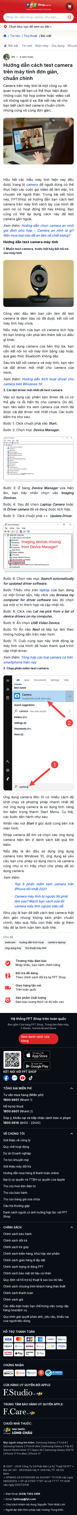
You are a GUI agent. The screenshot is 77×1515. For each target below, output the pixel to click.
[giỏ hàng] (70, 6)
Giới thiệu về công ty (17, 1140)
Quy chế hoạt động (16, 1146)
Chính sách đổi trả (15, 1240)
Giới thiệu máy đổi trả (17, 1166)
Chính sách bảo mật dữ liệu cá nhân (27, 1273)
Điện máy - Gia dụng (49, 45)
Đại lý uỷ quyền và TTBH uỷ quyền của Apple (34, 1179)
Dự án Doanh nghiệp (17, 1153)
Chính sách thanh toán (18, 1293)
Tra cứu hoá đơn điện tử (19, 1186)
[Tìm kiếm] (69, 17)
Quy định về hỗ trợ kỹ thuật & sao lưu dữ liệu (33, 1279)
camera (32, 184)
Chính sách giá (13, 1299)
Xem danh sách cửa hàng (35, 1038)
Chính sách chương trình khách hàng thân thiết (34, 1286)
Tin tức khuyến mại (16, 1160)
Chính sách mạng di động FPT (23, 1266)
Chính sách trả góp (16, 1247)
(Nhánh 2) (18, 1111)
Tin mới (27, 45)
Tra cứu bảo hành (15, 1192)
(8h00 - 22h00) (22, 1122)
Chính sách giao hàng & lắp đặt (24, 1260)
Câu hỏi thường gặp (16, 1205)
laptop (44, 590)
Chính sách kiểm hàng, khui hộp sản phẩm (31, 1253)
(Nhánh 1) (17, 1100)
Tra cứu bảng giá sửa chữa (21, 1199)
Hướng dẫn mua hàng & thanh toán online (31, 1173)
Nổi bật (13, 45)
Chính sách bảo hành (17, 1234)
